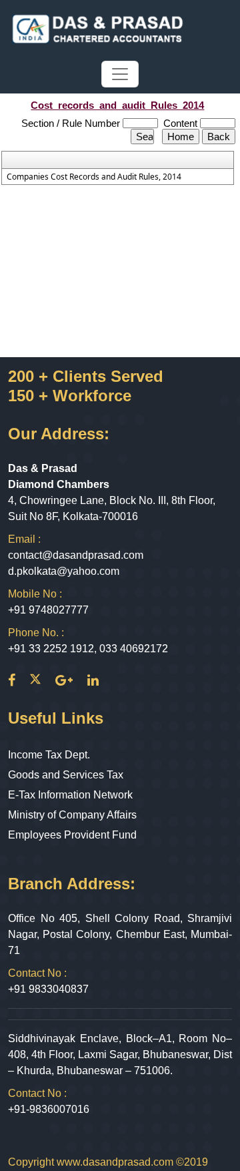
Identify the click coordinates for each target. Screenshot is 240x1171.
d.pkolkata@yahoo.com (63, 571)
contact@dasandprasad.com (75, 555)
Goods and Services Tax (65, 774)
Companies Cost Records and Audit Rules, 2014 (94, 177)
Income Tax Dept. (49, 754)
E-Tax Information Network (70, 794)
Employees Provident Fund (72, 835)
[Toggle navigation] (120, 74)
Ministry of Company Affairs (72, 815)
